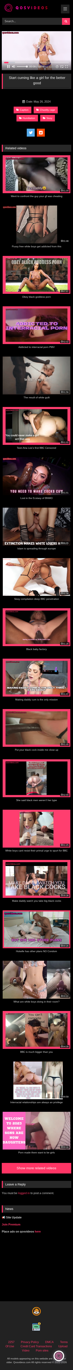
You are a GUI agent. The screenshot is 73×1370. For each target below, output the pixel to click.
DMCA (49, 1342)
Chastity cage (47, 109)
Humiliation (29, 118)
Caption (24, 109)
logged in (24, 1193)
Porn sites (42, 1350)
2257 (11, 1342)
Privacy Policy (30, 1342)
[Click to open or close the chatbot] (59, 1356)
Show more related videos (36, 1168)
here (38, 1231)
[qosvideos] (30, 8)
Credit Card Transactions (36, 1346)
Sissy (49, 118)
